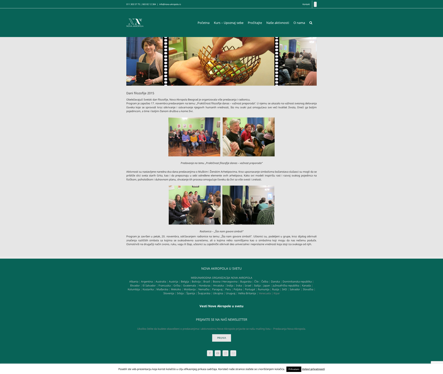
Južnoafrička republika (286, 285)
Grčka (176, 285)
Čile (256, 281)
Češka (264, 281)
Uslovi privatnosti (313, 369)
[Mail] (233, 353)
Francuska (165, 285)
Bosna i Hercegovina (225, 281)
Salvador (295, 289)
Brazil (206, 281)
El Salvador (149, 285)
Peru (228, 289)
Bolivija (196, 281)
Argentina (147, 281)
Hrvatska (218, 285)
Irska (239, 285)
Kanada (306, 285)
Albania (133, 281)
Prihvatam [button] (293, 369)
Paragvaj (217, 289)
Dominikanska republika (297, 281)
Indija (230, 285)
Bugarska (245, 281)
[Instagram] (225, 353)
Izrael (248, 285)
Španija (190, 293)
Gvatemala (189, 285)
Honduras (204, 285)
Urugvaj (230, 293)
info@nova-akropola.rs (170, 4)
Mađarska (162, 289)
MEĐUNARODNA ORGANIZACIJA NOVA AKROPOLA (221, 277)
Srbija (180, 293)
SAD (284, 289)
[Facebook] (315, 4)
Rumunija (263, 289)
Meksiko (176, 289)
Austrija (173, 281)
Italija (257, 285)
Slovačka (308, 289)
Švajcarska (204, 293)
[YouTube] (218, 353)
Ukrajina (218, 293)
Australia (161, 281)
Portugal (250, 289)
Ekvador (135, 285)
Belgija (185, 281)
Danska (275, 281)
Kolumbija (134, 289)
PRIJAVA (221, 337)
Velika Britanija (247, 293)
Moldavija (190, 289)
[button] (310, 22)
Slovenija (168, 293)
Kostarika (148, 289)
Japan (266, 285)
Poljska (238, 289)
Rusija (275, 289)
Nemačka (203, 289)
